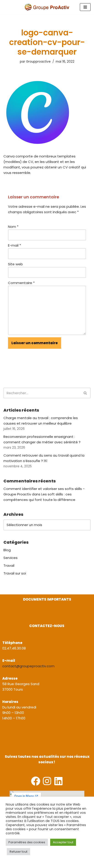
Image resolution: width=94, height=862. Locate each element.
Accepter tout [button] (63, 842)
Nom (13, 226)
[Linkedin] (58, 781)
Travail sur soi (14, 573)
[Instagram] (47, 781)
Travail (8, 565)
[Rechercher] (85, 393)
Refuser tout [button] (18, 851)
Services (10, 557)
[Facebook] (35, 781)
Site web (15, 264)
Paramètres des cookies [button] (26, 842)
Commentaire (21, 282)
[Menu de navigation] (85, 7)
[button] (4, 616)
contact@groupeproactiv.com (28, 666)
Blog (7, 550)
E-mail (14, 245)
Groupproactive (38, 61)
